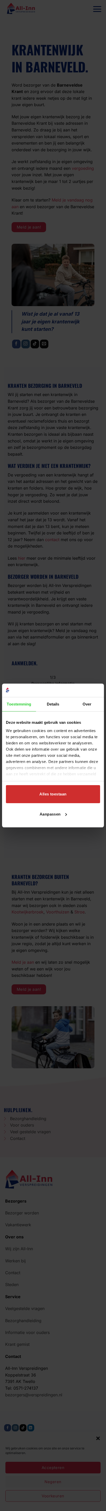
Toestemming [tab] (19, 704)
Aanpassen (50, 814)
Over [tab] (87, 704)
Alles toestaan (52, 794)
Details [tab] (53, 704)
